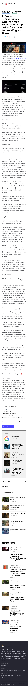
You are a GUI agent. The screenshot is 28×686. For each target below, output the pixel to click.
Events (23, 670)
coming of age (14, 608)
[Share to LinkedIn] (9, 37)
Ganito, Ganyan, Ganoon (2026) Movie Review (16, 522)
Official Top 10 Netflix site (18, 58)
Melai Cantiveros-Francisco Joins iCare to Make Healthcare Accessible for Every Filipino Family (18, 571)
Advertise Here (15, 436)
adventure (13, 592)
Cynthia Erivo (14, 551)
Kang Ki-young (13, 415)
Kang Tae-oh (5, 417)
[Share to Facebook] (2, 37)
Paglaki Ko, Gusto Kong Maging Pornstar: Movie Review (17, 454)
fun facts (14, 12)
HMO (21, 565)
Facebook (4, 675)
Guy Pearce (21, 583)
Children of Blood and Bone (17, 547)
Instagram (10, 675)
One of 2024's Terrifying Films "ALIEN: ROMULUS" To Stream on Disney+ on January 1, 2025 (17, 446)
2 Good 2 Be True (6, 11)
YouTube (18, 675)
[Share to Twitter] (5, 37)
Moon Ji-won (5, 419)
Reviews (3, 670)
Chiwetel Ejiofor (14, 549)
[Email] (12, 37)
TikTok (3, 677)
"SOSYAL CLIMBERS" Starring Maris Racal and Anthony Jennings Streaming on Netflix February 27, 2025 (17, 470)
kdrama (13, 417)
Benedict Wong (14, 583)
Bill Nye (18, 592)
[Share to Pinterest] (7, 37)
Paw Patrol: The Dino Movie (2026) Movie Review (17, 506)
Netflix (13, 419)
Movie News (10, 670)
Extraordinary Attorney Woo (9, 413)
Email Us (3, 665)
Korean (20, 417)
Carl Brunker (13, 594)
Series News (17, 670)
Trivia (20, 421)
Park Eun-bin (5, 421)
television (13, 421)
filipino (12, 565)
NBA (18, 620)
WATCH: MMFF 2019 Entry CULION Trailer (16, 461)
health (16, 565)
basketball (13, 620)
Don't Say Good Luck (15, 610)
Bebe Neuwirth (14, 606)
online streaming (14, 622)
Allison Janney (14, 580)
